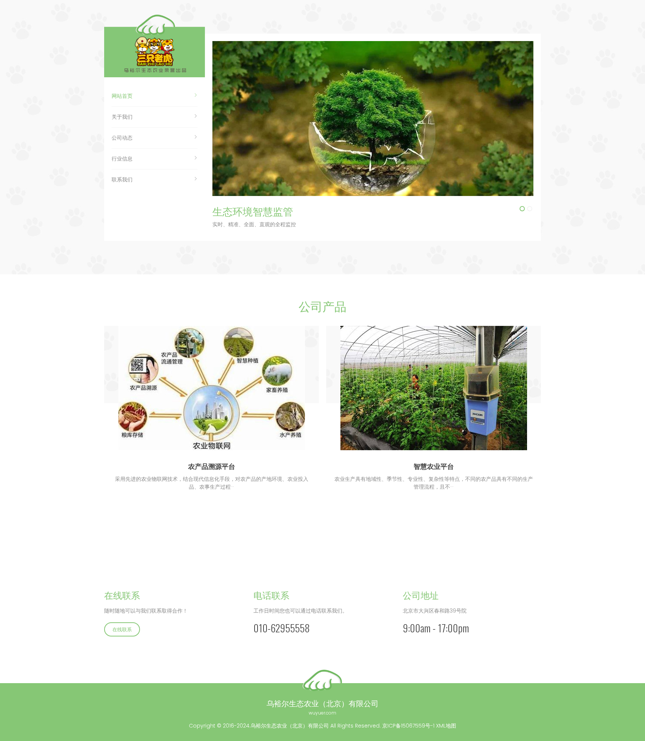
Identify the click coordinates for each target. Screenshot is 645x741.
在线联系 (122, 629)
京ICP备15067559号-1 (408, 725)
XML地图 (446, 725)
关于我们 (122, 117)
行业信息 (122, 158)
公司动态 (122, 137)
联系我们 (122, 179)
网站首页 (122, 96)
